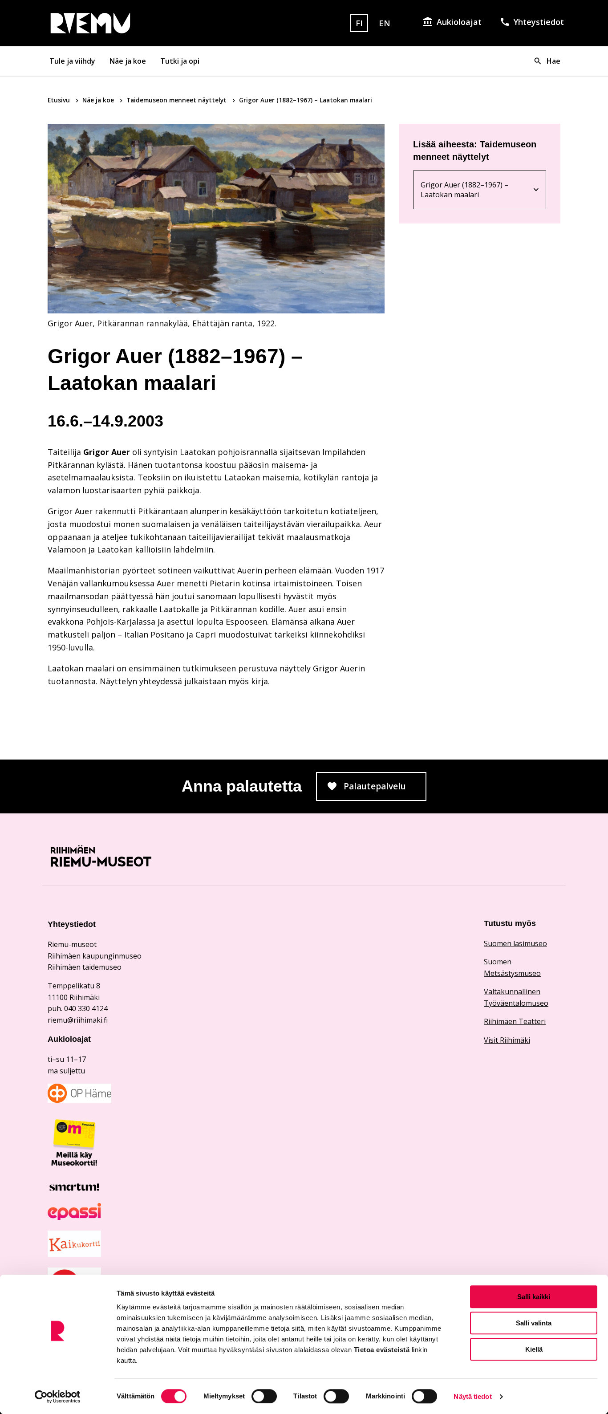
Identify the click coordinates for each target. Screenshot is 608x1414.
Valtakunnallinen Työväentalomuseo (516, 997)
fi (359, 23)
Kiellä (534, 1349)
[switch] (264, 1396)
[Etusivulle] (129, 23)
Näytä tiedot (472, 1396)
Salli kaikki (533, 1296)
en (384, 23)
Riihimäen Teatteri (515, 1021)
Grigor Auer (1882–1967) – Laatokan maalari (469, 189)
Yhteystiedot (539, 21)
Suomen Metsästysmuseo (512, 967)
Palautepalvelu (385, 788)
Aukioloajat (459, 21)
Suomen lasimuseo (515, 943)
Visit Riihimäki (507, 1040)
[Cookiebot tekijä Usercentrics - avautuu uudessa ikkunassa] (58, 1396)
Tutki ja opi (179, 61)
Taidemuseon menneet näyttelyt (177, 100)
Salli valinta (533, 1323)
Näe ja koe (127, 61)
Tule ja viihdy (72, 61)
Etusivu (60, 100)
